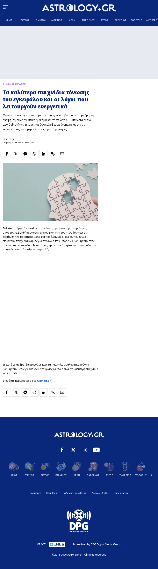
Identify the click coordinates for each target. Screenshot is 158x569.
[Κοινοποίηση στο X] (16, 154)
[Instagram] (84, 450)
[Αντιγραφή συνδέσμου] (53, 154)
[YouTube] (96, 450)
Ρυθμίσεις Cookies (100, 493)
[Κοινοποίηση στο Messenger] (25, 154)
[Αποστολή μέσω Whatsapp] (34, 154)
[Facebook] (61, 450)
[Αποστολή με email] (62, 154)
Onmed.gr (8, 138)
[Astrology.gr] (79, 8)
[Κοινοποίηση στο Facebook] (7, 154)
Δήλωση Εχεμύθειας (75, 493)
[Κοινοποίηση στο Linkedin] (44, 154)
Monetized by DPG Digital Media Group (97, 544)
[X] (73, 450)
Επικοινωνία (121, 493)
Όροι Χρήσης (52, 493)
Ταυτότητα (35, 493)
